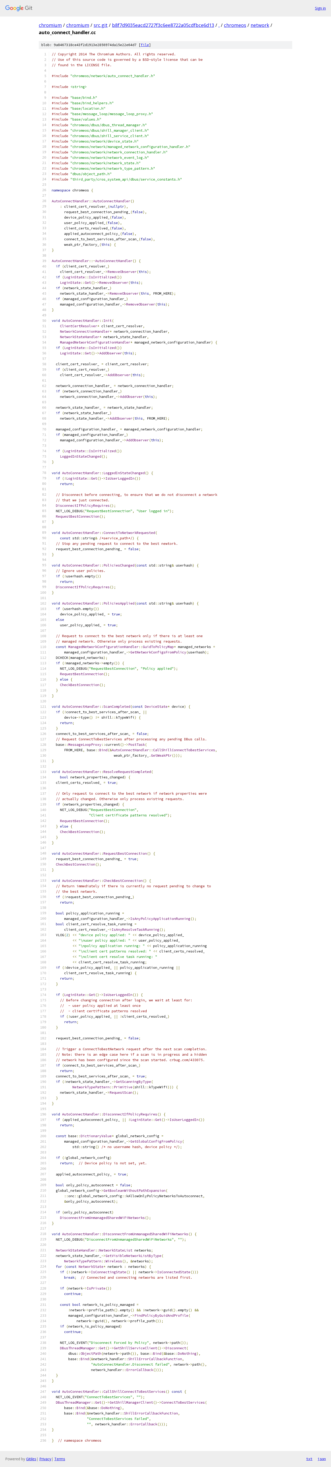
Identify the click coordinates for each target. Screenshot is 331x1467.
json (322, 1458)
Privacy (45, 1458)
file (145, 45)
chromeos (235, 25)
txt (309, 1458)
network (260, 25)
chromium (50, 25)
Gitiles (31, 1458)
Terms (59, 1458)
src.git (101, 25)
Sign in (320, 8)
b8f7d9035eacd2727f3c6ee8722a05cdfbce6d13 (163, 25)
